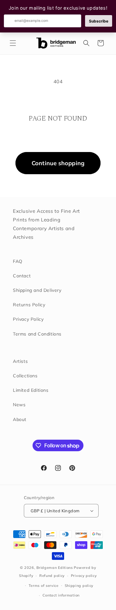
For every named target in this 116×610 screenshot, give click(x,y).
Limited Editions (31, 390)
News (19, 405)
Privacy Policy (28, 319)
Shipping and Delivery (37, 290)
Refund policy (52, 575)
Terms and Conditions (37, 334)
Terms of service (44, 585)
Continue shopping (58, 163)
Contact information (61, 595)
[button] (13, 43)
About (19, 419)
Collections (25, 376)
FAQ (18, 261)
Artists (20, 361)
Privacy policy (84, 575)
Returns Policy (29, 305)
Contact (22, 276)
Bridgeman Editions (54, 567)
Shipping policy (79, 585)
